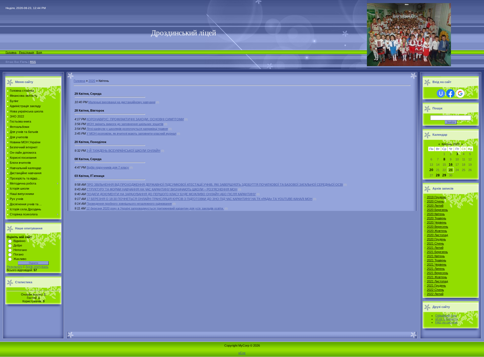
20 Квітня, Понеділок (90, 142)
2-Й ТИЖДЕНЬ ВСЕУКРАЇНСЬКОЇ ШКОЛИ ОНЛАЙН (123, 150)
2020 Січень (435, 201)
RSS (33, 61)
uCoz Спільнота (446, 319)
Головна (11, 52)
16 (451, 165)
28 (438, 175)
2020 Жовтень (437, 230)
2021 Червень (436, 264)
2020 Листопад (437, 235)
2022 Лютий (435, 294)
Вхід (39, 52)
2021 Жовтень (437, 277)
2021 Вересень (437, 273)
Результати (15, 266)
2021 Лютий (435, 247)
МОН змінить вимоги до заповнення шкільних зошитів (125, 124)
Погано (18, 254)
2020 (92, 80)
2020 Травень (436, 218)
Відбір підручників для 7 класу (108, 167)
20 (431, 170)
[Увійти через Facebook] (450, 93)
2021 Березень (437, 252)
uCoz (242, 352)
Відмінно (19, 241)
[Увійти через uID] (441, 93)
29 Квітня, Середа (88, 93)
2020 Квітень (436, 214)
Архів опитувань (36, 266)
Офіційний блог (446, 315)
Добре (17, 245)
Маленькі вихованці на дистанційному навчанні (121, 102)
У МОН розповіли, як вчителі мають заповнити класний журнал (131, 133)
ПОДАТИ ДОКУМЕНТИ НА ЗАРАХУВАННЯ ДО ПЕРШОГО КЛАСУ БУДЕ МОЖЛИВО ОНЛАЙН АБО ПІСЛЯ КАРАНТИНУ (171, 194)
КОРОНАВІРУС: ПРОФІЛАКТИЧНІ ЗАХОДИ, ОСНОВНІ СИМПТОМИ (135, 119)
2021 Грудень (436, 285)
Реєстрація (26, 52)
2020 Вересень (437, 226)
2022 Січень (435, 289)
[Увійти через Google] (460, 93)
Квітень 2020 (451, 144)
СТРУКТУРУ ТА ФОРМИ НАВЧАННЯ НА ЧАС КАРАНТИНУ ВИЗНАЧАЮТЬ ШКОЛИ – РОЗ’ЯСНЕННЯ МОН (162, 189)
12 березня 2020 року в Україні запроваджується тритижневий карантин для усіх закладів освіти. (155, 208)
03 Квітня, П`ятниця (89, 176)
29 (444, 175)
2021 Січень (435, 243)
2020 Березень (437, 209)
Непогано (20, 250)
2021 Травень (436, 260)
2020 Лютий (435, 205)
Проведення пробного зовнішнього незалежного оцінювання (129, 203)
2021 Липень (436, 268)
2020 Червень (436, 222)
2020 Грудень (436, 239)
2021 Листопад (437, 281)
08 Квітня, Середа (88, 159)
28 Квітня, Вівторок (89, 110)
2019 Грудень (436, 197)
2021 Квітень (436, 256)
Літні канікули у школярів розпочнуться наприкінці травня (127, 128)
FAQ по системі (446, 322)
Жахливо (19, 259)
